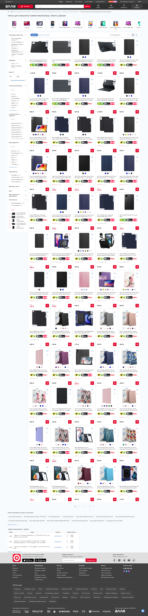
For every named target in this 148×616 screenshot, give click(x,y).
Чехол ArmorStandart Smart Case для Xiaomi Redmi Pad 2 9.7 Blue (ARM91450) (129, 177)
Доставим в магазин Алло (17, 45)
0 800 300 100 (127, 568)
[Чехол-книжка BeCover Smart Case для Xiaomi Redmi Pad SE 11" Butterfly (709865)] (84, 396)
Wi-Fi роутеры (86, 593)
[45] (36, 68)
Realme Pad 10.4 (17, 123)
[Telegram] (126, 571)
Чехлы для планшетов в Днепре (71, 11)
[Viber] (124, 571)
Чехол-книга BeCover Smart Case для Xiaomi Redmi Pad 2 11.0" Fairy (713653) (129, 293)
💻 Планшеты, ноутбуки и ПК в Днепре (21, 11)
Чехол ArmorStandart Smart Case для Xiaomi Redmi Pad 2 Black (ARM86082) (21, 220)
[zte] (83, 611)
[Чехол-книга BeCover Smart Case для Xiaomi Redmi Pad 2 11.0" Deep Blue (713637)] (84, 202)
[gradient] (85, 251)
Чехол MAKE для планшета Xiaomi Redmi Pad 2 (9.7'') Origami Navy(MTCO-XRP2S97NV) (105, 215)
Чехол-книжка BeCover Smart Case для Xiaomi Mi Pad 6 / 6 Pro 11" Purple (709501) (61, 370)
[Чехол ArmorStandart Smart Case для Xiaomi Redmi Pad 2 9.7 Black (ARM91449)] (129, 86)
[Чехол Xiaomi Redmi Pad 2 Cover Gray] (62, 47)
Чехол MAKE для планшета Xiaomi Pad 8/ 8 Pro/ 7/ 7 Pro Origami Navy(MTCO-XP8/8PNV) (129, 254)
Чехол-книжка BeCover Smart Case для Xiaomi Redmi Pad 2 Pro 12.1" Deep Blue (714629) (39, 177)
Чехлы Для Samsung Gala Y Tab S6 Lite (35, 516)
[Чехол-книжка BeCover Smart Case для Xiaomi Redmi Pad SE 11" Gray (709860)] (107, 318)
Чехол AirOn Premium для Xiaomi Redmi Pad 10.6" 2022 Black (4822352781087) (84, 370)
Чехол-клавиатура (18, 179)
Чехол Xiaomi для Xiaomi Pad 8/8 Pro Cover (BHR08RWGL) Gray (21, 224)
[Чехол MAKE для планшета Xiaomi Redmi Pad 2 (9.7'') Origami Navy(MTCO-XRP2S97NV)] (107, 202)
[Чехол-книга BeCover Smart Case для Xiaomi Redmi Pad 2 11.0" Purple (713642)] (107, 279)
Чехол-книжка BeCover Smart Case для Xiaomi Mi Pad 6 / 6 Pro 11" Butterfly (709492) (61, 448)
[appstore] (28, 560)
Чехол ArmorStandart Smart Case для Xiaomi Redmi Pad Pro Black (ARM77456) (61, 293)
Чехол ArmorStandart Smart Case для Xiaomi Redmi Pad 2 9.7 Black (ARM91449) (129, 99)
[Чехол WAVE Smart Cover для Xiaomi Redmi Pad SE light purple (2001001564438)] (39, 434)
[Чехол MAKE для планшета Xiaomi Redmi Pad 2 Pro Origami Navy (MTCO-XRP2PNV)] (62, 124)
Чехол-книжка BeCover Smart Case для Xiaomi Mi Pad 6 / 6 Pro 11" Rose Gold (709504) (129, 409)
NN (14, 157)
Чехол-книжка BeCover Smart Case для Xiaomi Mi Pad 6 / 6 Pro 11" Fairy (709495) (39, 409)
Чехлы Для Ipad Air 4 (55, 516)
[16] (103, 68)
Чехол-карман (16, 181)
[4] (103, 146)
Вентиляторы (55, 597)
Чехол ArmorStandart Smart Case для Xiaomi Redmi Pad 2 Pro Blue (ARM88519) (84, 99)
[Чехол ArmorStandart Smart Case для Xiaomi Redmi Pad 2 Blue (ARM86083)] (39, 86)
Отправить (37, 6)
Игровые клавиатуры (111, 593)
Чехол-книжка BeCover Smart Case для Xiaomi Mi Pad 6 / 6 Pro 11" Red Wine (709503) (84, 487)
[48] (36, 301)
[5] (58, 146)
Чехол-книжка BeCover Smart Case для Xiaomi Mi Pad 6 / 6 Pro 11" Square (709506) (129, 448)
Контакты (15, 577)
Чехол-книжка (17, 177)
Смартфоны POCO (66, 589)
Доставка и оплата (40, 568)
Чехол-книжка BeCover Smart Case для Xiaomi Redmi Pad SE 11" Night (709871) (129, 370)
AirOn (14, 162)
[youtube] (129, 560)
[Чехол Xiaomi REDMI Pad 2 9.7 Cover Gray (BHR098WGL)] (62, 86)
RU (139, 1)
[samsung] (64, 611)
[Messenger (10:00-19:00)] (129, 571)
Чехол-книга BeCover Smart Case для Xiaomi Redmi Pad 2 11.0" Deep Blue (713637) (84, 215)
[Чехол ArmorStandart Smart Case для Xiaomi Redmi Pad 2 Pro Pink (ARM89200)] (84, 279)
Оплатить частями (62, 572)
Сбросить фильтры (44, 35)
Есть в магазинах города (16, 39)
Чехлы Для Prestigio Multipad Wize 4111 (58, 520)
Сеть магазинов (17, 575)
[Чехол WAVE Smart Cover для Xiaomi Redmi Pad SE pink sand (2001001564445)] (39, 357)
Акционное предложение (17, 51)
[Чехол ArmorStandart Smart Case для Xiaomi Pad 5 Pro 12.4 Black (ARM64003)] (62, 396)
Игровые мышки (97, 593)
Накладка (15, 175)
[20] (126, 68)
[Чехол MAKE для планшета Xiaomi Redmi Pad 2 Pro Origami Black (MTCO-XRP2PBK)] (84, 124)
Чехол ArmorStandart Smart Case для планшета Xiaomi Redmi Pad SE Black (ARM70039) (61, 177)
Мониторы (76, 593)
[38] (81, 68)
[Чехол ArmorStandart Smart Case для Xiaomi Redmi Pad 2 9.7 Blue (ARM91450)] (129, 163)
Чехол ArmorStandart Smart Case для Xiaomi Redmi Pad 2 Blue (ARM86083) (39, 99)
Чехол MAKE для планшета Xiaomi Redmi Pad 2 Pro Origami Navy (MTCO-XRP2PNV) (61, 138)
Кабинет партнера (106, 575)
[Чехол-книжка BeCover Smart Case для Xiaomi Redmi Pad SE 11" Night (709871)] (129, 357)
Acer (13, 94)
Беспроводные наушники (52, 593)
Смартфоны (17, 589)
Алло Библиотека (84, 575)
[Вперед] (137, 25)
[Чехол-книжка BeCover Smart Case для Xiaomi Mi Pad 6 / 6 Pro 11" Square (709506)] (129, 434)
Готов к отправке (17, 42)
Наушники (39, 593)
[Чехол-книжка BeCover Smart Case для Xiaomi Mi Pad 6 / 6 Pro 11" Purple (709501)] (62, 357)
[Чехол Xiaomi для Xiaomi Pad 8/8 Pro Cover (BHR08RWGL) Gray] (107, 47)
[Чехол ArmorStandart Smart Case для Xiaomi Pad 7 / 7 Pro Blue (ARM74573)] (107, 163)
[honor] (106, 611)
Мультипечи (97, 597)
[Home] (8, 12)
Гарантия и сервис (40, 570)
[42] (58, 301)
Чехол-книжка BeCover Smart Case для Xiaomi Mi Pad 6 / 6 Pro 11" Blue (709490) (106, 487)
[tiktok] (133, 560)
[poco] (75, 611)
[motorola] (94, 611)
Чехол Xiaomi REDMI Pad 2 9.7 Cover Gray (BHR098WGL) (61, 99)
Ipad (101, 589)
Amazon (15, 100)
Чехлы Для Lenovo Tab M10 (114, 520)
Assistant (14, 105)
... (86, 506)
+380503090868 (58, 547)
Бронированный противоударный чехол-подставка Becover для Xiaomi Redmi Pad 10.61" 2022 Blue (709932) (129, 487)
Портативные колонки (30, 597)
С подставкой (17, 205)
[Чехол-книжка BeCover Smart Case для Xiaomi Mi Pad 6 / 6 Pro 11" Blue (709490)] (107, 473)
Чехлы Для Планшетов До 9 (80, 520)
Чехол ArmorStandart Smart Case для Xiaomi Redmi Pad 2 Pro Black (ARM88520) (129, 60)
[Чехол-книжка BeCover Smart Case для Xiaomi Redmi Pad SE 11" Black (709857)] (62, 318)
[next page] (93, 506)
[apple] (55, 611)
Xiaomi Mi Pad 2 (17, 132)
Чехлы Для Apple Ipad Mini (37, 520)
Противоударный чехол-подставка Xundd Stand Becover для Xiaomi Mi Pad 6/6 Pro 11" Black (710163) (39, 487)
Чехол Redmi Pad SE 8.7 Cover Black (128, 215)
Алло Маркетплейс (106, 568)
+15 (135, 134)
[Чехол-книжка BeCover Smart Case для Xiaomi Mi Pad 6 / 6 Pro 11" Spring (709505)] (107, 434)
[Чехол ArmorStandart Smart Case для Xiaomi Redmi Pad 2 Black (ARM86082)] (84, 47)
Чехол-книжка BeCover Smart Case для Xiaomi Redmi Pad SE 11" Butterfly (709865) (84, 409)
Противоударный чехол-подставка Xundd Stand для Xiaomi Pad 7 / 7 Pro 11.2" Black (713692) (61, 487)
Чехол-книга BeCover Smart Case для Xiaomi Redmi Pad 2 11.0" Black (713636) (129, 138)
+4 (45, 134)
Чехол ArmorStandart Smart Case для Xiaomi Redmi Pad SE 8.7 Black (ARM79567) (39, 254)
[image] (126, 134)
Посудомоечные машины (111, 597)
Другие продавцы (16, 66)
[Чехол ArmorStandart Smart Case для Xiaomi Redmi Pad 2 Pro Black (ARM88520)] (129, 47)
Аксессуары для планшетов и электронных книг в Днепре (46, 11)
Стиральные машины (128, 597)
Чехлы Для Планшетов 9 (97, 520)
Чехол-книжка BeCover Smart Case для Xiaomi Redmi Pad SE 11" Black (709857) (61, 332)
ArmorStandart (17, 153)
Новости (15, 570)
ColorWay (15, 164)
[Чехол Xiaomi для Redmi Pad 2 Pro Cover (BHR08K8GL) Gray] (39, 47)
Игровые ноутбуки (19, 593)
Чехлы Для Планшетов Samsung (124, 516)
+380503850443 (58, 536)
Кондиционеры (44, 597)
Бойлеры (65, 597)
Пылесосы (74, 597)
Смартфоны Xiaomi (29, 589)
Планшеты (94, 589)
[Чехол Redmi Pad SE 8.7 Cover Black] (129, 202)
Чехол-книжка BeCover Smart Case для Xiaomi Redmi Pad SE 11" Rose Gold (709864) (129, 332)
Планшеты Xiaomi (111, 589)
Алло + (15, 63)
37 (90, 506)
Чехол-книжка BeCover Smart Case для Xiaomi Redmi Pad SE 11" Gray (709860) (106, 332)
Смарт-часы (17, 597)
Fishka (59, 570)
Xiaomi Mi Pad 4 (17, 136)
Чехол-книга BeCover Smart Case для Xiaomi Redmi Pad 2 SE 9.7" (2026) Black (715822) (84, 254)
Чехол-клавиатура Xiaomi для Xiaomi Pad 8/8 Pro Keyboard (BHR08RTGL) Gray (105, 99)
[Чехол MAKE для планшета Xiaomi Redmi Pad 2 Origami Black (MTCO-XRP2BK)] (107, 124)
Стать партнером (106, 572)
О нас (14, 572)
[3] (81, 456)
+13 (90, 251)
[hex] (83, 57)
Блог (36, 572)
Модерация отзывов (40, 577)
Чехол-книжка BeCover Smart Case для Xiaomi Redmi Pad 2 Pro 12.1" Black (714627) (39, 138)
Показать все (13, 110)
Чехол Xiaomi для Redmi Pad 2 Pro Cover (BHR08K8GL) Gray (21, 213)
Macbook (29, 593)
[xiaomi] (48, 611)
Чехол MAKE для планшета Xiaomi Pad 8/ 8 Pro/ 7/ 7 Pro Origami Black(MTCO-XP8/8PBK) (39, 215)
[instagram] (119, 560)
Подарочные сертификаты (64, 577)
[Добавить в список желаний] (47, 45)
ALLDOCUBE (16, 98)
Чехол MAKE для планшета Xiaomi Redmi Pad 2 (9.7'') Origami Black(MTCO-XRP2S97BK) (37, 332)
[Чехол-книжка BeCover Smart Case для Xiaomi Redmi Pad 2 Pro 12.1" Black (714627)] (39, 124)
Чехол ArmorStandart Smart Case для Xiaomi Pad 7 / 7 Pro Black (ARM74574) (84, 177)
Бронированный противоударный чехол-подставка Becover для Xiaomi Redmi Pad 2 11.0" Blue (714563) (61, 254)
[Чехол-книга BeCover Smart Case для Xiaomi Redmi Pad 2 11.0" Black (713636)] (129, 124)
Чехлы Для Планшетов (15, 516)
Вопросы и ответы (40, 575)
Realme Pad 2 (16, 125)
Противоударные (18, 203)
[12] (36, 146)
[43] (58, 68)
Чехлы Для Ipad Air (68, 516)
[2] (58, 107)
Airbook (14, 96)
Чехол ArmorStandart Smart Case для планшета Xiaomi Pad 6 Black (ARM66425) (39, 293)
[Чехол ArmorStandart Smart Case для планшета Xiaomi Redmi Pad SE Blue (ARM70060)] (62, 202)
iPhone (40, 589)
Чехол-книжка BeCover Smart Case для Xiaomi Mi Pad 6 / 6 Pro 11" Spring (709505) (106, 448)
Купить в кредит (61, 575)
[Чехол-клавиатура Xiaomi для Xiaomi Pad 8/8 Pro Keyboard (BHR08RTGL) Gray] (107, 86)
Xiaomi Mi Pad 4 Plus (18, 139)
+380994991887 (58, 541)
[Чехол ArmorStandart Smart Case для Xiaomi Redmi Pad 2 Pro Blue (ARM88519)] (84, 86)
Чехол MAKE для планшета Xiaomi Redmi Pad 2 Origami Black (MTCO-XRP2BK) (105, 138)
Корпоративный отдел (107, 577)
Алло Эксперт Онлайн (85, 568)
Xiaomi (14, 155)
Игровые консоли (125, 593)
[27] (58, 378)
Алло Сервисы (83, 570)
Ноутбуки (122, 589)
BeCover (15, 151)
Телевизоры (66, 593)
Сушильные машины (20, 601)
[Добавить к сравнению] (47, 41)
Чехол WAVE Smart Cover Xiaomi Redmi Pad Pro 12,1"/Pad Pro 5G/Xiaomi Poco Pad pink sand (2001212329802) (106, 409)
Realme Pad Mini (17, 127)
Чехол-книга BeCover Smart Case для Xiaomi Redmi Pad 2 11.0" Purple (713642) (106, 293)
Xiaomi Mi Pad (16, 130)
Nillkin (14, 160)
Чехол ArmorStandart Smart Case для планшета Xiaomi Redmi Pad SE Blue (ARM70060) (61, 215)
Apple (15, 103)
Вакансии (15, 568)
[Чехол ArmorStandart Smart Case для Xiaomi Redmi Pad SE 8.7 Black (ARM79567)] (39, 241)
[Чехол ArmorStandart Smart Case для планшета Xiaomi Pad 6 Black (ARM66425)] (39, 279)
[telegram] (124, 560)
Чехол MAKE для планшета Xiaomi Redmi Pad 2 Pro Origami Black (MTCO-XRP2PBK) (84, 138)
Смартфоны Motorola (82, 589)
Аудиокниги (82, 572)
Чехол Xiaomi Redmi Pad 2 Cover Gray (21, 217)
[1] (126, 107)
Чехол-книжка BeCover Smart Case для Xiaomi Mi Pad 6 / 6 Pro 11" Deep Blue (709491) (106, 370)
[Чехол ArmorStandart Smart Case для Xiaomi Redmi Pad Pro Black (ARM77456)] (62, 279)
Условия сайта (39, 579)
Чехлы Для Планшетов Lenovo (84, 516)
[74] (58, 340)
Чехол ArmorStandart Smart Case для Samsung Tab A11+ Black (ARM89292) (21, 227)
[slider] (10, 80)
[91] (58, 185)
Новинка (15, 48)
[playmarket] (40, 560)
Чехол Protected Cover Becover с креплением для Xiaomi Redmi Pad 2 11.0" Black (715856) (106, 254)
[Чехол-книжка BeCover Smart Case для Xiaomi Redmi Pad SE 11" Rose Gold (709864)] (129, 318)
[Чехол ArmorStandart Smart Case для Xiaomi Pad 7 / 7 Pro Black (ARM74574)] (84, 163)
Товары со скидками (17, 54)
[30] (126, 146)
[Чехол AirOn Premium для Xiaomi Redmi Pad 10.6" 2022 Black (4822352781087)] (84, 357)
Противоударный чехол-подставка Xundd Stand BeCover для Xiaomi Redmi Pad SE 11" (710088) (84, 448)
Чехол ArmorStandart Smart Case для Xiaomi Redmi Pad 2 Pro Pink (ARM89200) (84, 293)
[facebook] (114, 560)
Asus (13, 107)
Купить (47, 73)
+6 (67, 367)
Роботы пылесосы (85, 597)
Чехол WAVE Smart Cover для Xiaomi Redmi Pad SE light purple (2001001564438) (39, 448)
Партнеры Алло (105, 570)
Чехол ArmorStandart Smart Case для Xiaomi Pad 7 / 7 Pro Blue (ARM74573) (106, 177)
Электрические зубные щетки (37, 601)
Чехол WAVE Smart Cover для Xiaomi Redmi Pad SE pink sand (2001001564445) (39, 370)
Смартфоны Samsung (52, 589)
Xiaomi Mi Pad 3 (17, 134)
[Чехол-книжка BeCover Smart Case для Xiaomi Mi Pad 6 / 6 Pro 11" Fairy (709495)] (39, 396)
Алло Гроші (60, 568)
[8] (103, 107)
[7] (81, 378)
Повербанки (52, 601)
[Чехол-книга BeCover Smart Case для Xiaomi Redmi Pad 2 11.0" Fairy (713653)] (129, 279)
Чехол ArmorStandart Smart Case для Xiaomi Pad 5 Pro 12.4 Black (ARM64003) (61, 409)
